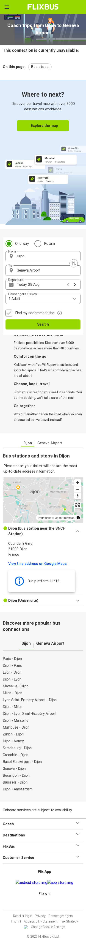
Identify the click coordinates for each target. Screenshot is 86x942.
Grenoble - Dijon (15, 755)
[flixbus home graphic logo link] (43, 7)
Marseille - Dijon (15, 686)
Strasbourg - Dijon (17, 748)
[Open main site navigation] (7, 7)
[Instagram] (42, 904)
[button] (43, 256)
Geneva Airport (50, 443)
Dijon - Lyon (12, 679)
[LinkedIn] (45, 904)
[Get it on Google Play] (31, 882)
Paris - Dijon (12, 658)
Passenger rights (60, 916)
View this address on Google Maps (37, 563)
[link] (43, 152)
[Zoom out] (77, 489)
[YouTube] (43, 904)
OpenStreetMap (65, 518)
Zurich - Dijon (13, 734)
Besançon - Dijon (16, 775)
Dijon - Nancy (13, 741)
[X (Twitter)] (46, 904)
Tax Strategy (69, 921)
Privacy (40, 916)
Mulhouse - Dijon (16, 727)
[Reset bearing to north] (77, 496)
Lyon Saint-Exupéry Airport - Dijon (30, 700)
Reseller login (22, 916)
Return (49, 243)
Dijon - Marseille (15, 720)
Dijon (27, 443)
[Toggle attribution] (78, 517)
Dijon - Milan (12, 707)
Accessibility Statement (40, 921)
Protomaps (44, 518)
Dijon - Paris (12, 665)
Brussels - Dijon (15, 782)
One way (22, 243)
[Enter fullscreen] (77, 504)
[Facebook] (41, 904)
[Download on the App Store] (60, 882)
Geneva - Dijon (14, 768)
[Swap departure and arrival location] (73, 263)
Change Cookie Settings (48, 927)
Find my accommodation (35, 313)
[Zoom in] (77, 482)
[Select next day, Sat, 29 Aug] (75, 284)
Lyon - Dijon (12, 672)
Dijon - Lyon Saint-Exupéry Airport (30, 713)
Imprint (16, 921)
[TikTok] (48, 904)
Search (43, 324)
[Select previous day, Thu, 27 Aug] (68, 284)
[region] (43, 500)
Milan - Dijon (12, 693)
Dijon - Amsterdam (18, 789)
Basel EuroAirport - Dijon (22, 762)
